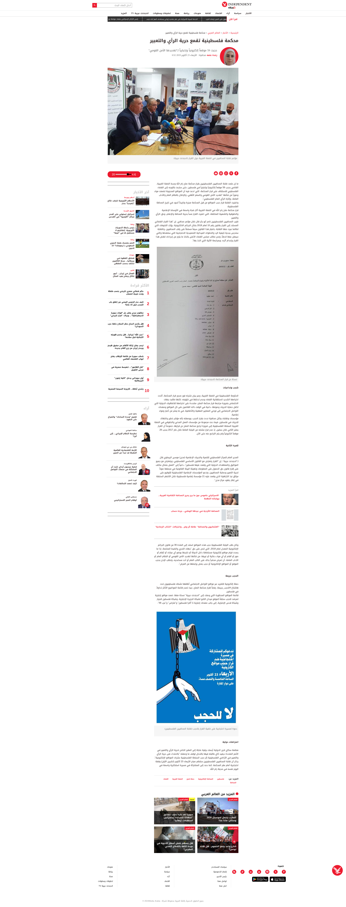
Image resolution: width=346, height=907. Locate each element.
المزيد (124, 13)
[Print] (216, 173)
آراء (228, 13)
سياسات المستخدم (219, 867)
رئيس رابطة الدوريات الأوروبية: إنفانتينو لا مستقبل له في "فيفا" (124, 230)
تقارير (132, 270)
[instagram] (267, 872)
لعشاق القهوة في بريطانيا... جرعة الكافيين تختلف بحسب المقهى (123, 260)
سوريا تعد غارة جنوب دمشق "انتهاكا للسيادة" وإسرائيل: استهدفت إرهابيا (178, 817)
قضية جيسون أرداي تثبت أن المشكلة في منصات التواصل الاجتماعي (123, 469)
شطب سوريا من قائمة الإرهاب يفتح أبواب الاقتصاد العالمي (127, 358)
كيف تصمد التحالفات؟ (127, 483)
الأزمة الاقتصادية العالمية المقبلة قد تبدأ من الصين (125, 451)
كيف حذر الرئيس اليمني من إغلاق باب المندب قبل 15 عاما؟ (126, 303)
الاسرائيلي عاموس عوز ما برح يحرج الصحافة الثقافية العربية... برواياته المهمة (188, 497)
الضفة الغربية (177, 779)
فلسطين (220, 779)
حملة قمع (190, 779)
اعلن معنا (223, 886)
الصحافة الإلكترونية (205, 779)
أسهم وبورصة (129, 197)
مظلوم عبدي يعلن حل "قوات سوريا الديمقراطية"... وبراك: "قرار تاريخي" (127, 314)
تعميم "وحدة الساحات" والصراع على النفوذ (122, 418)
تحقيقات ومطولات (162, 13)
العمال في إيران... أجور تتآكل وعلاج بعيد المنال (123, 275)
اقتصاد (218, 13)
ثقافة (208, 13)
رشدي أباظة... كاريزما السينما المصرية (126, 389)
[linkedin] (251, 872)
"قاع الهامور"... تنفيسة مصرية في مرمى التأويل (127, 368)
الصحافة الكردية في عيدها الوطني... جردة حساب (195, 511)
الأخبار (249, 13)
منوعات (197, 13)
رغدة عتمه (211, 55)
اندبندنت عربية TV (140, 13)
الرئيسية (234, 33)
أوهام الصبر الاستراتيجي (125, 500)
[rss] (234, 872)
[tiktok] (242, 872)
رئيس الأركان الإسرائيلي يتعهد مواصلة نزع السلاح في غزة (141, 19)
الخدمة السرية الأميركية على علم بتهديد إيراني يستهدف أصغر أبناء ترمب (195, 19)
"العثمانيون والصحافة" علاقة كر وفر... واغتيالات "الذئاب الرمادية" (187, 527)
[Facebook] (284, 872)
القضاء (165, 779)
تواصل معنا (222, 881)
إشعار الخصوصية (220, 871)
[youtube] (259, 872)
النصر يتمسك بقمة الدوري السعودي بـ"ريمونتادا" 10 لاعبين (122, 245)
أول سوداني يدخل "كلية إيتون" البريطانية (129, 379)
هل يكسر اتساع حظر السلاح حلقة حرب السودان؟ (126, 325)
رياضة (186, 13)
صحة (177, 13)
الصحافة (233, 782)
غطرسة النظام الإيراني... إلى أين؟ (123, 435)
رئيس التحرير (222, 876)
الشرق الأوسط (129, 210)
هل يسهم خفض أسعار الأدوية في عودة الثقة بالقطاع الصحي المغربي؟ (175, 846)
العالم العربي (214, 33)
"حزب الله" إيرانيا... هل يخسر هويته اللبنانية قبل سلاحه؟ (127, 336)
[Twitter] (276, 872)
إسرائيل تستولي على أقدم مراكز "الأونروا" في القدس (121, 215)
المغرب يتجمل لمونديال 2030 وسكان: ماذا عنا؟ (221, 819)
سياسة (237, 13)
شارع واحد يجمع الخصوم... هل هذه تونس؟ (218, 848)
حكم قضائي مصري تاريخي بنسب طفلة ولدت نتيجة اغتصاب (126, 292)
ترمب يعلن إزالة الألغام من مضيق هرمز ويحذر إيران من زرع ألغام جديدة (126, 347)
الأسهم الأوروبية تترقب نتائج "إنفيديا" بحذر (121, 202)
